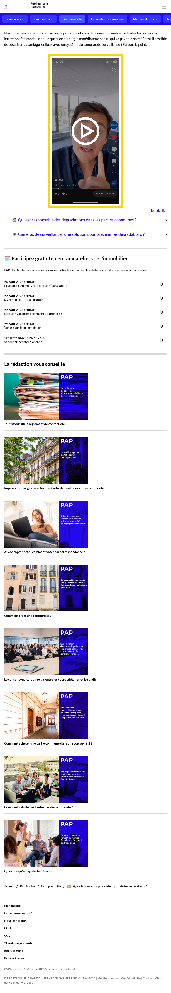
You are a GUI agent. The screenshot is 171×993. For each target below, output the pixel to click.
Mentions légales (108, 978)
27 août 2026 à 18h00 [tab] (33, 311)
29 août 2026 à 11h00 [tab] (22, 325)
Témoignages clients (18, 943)
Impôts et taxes (43, 19)
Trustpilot (68, 969)
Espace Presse (14, 958)
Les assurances (14, 19)
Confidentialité (131, 978)
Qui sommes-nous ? (18, 913)
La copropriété (72, 19)
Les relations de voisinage (107, 19)
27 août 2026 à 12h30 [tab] (23, 297)
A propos (27, 982)
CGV (7, 936)
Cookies (148, 978)
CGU (7, 928)
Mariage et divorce (145, 19)
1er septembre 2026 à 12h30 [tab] (24, 339)
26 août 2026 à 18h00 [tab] (37, 283)
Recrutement (13, 951)
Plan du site (12, 905)
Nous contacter (15, 920)
